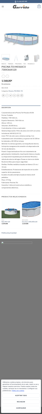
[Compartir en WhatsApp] (3, 95)
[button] (3, 6)
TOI (24, 64)
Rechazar (21, 402)
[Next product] (3, 76)
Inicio (4, 64)
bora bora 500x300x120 (29, 222)
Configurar (21, 408)
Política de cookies (18, 390)
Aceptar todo (21, 395)
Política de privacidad (9, 233)
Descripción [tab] (6, 107)
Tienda (10, 64)
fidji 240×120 (6, 222)
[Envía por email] (14, 95)
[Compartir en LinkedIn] (21, 95)
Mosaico (31, 64)
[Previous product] (7, 76)
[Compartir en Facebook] (7, 95)
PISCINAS (18, 64)
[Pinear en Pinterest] (18, 95)
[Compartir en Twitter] (10, 95)
